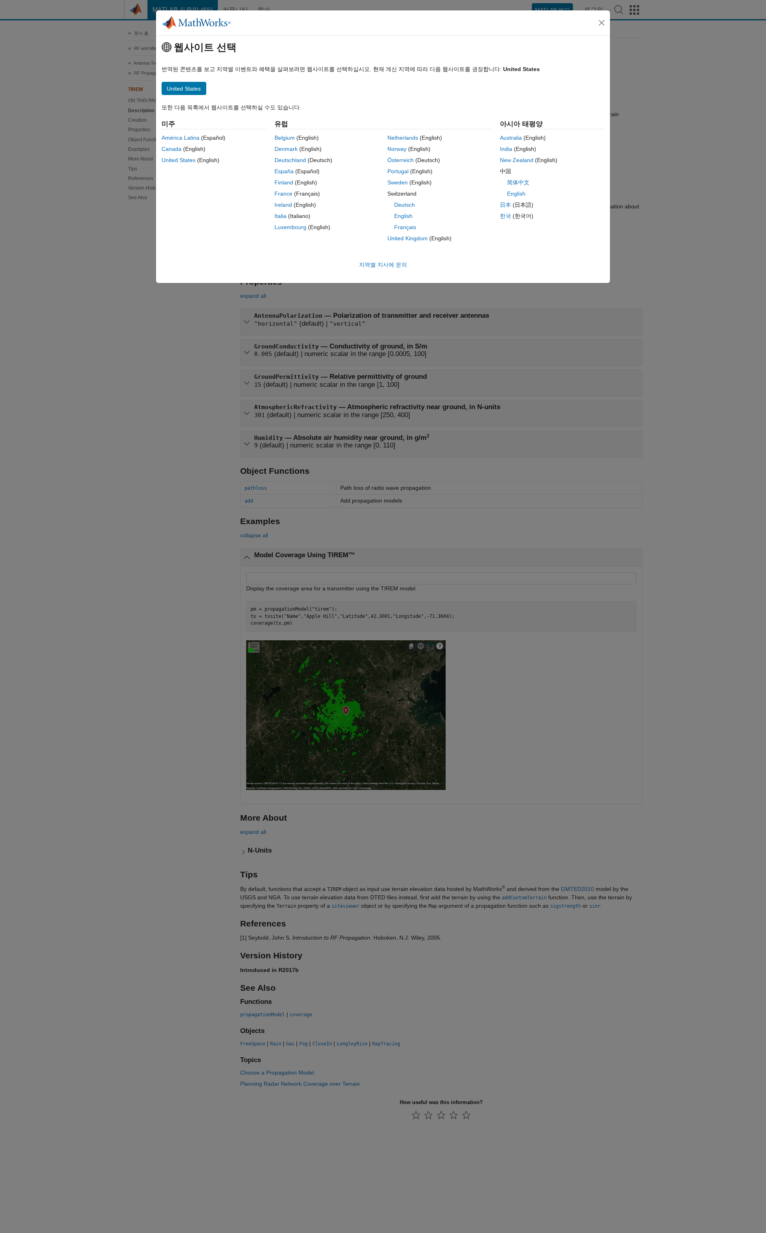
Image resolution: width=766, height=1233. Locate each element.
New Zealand (516, 160)
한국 (505, 216)
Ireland (283, 205)
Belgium (284, 138)
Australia (511, 138)
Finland (283, 182)
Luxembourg (290, 227)
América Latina (180, 138)
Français (405, 227)
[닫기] (601, 22)
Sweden (397, 182)
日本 (505, 205)
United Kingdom (407, 238)
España (284, 171)
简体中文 (518, 182)
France (283, 193)
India (506, 149)
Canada (172, 149)
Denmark (286, 149)
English (403, 216)
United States (178, 160)
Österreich (400, 160)
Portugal (398, 171)
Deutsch (404, 205)
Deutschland (290, 160)
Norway (397, 149)
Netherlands (402, 138)
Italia (280, 216)
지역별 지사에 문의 (383, 264)
